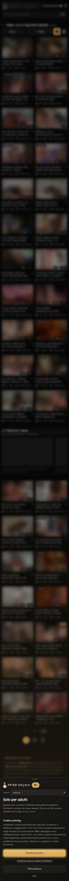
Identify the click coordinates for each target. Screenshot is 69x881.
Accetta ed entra (34, 853)
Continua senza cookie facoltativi (34, 860)
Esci (34, 876)
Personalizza (34, 868)
